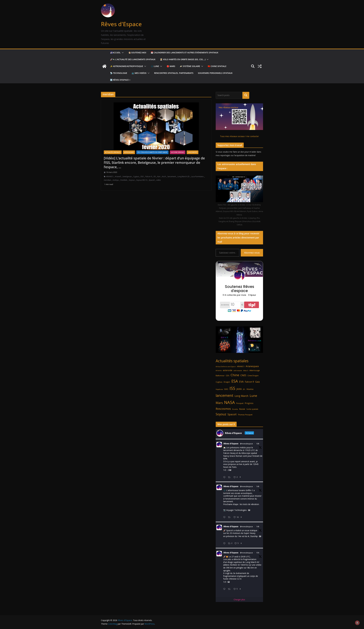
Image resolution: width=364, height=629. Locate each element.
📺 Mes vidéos (139, 73)
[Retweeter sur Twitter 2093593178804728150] (230, 589)
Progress (249, 403)
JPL (244, 389)
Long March (241, 396)
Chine (235, 375)
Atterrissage (254, 370)
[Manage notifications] (357, 622)
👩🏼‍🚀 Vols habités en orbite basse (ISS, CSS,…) (182, 59)
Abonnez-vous (252, 252)
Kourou (250, 389)
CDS (227, 375)
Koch (164, 176)
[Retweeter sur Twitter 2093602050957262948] (230, 517)
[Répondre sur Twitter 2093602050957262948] (225, 517)
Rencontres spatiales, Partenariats (173, 73)
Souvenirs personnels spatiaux (215, 73)
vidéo (158, 180)
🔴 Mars (171, 66)
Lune (253, 395)
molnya (116, 180)
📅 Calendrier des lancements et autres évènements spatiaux (184, 52)
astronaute (238, 370)
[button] (122, 53)
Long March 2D (183, 176)
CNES (243, 375)
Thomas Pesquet (245, 414)
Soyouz (132, 180)
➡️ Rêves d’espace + (120, 79)
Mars (219, 403)
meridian (107, 180)
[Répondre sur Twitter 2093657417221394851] (225, 477)
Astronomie (129, 152)
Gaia (257, 381)
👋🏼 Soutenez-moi (137, 52)
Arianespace (252, 366)
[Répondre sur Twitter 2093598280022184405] (225, 543)
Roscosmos (223, 409)
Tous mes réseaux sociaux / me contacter (239, 136)
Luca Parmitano (197, 176)
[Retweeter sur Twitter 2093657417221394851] (230, 477)
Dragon (227, 382)
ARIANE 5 (109, 176)
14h (257, 486)
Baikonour (220, 375)
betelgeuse (127, 176)
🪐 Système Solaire (190, 66)
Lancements (192, 152)
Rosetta (235, 409)
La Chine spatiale (177, 152)
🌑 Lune (155, 66)
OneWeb (123, 180)
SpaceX (152, 180)
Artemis (219, 371)
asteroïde (227, 370)
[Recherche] (245, 95)
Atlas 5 (245, 370)
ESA (234, 381)
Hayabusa (219, 389)
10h (257, 443)
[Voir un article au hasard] (259, 66)
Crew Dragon (253, 375)
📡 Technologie (118, 73)
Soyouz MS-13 (141, 180)
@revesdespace (246, 443)
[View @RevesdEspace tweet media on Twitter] (249, 510)
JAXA (239, 389)
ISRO (226, 389)
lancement (171, 176)
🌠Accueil (115, 52)
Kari (158, 176)
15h (257, 553)
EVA (241, 381)
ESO (142, 176)
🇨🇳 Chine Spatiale (217, 66)
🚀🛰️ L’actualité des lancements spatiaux (132, 59)
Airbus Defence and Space (226, 367)
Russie (242, 409)
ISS (155, 176)
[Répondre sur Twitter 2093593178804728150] (225, 589)
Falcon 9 (148, 176)
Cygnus (136, 176)
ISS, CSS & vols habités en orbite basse (152, 152)
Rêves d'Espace (121, 24)
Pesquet (239, 403)
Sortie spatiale (252, 409)
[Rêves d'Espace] (104, 66)
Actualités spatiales (112, 152)
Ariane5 (118, 176)
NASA (229, 402)
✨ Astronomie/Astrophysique (126, 66)
